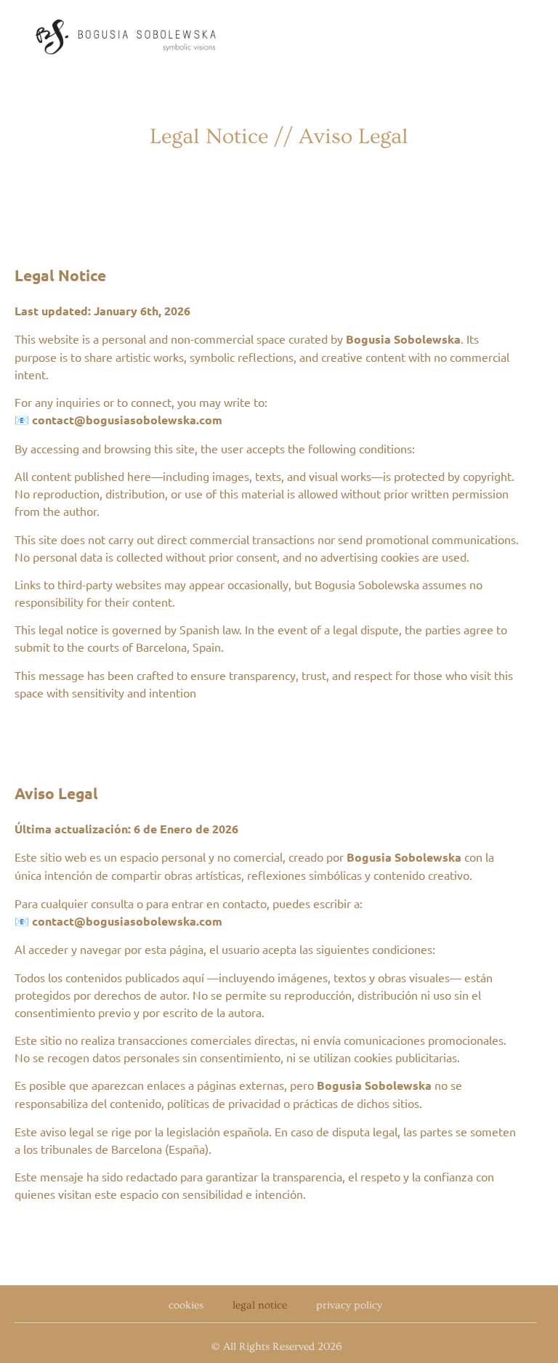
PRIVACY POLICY (349, 1305)
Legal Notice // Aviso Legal (279, 136)
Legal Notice (259, 1305)
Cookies (186, 1305)
